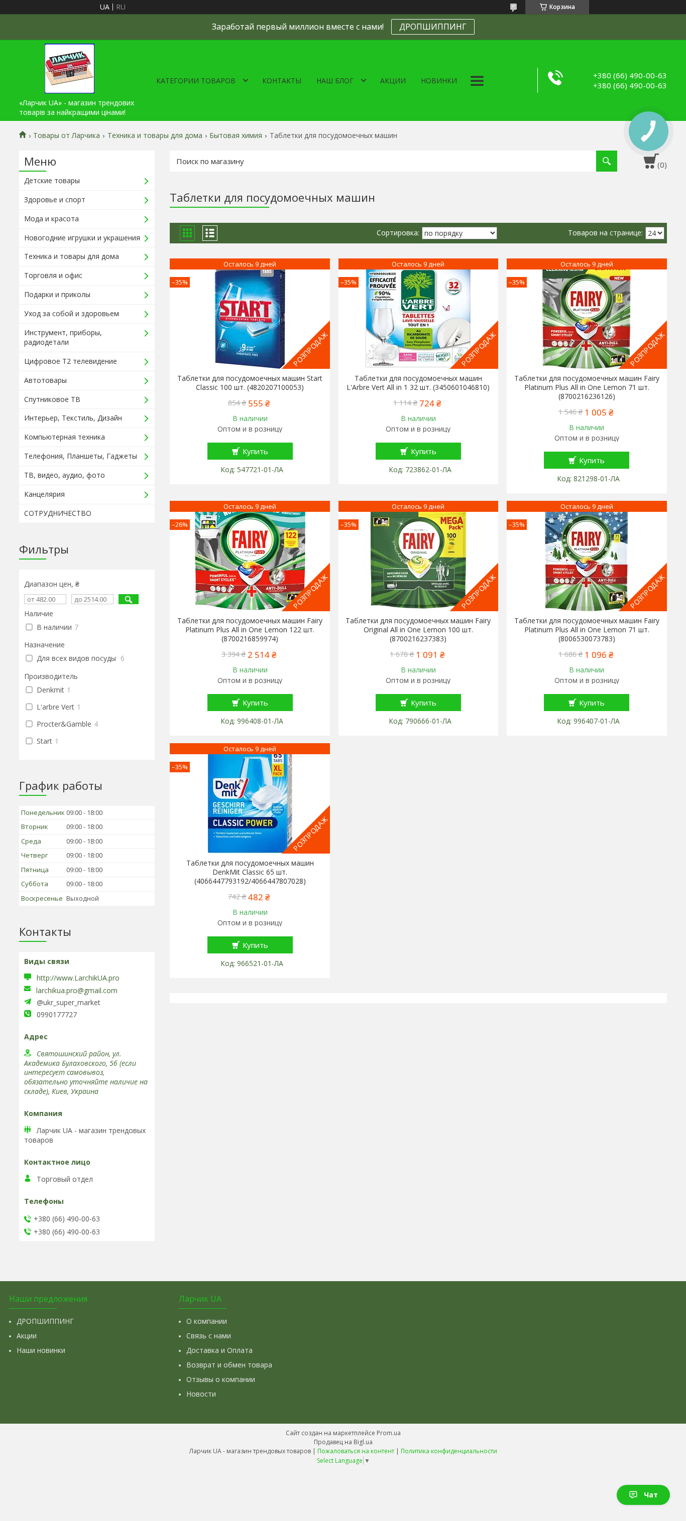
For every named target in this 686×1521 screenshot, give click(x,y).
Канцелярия (44, 494)
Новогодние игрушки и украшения (82, 237)
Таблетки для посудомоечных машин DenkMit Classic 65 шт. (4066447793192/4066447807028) (250, 872)
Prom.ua (389, 1433)
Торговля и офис (53, 275)
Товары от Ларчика (66, 135)
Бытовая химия (235, 135)
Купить (255, 451)
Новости (201, 1394)
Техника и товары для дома (154, 135)
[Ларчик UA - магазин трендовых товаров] (69, 67)
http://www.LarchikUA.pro (78, 978)
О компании (206, 1321)
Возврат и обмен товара (229, 1364)
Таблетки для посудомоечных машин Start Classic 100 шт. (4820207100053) (249, 383)
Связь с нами (208, 1335)
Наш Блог (335, 80)
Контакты (281, 80)
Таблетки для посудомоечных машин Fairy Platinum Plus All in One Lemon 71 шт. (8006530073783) (586, 629)
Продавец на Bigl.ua (343, 1442)
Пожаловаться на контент (355, 1451)
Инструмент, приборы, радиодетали (63, 337)
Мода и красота (51, 218)
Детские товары (52, 180)
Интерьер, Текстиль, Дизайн (73, 418)
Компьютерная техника (64, 437)
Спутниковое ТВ (52, 399)
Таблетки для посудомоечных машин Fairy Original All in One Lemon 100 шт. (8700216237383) (418, 629)
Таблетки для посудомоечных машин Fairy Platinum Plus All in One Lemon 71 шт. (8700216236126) (586, 387)
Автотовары (45, 380)
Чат (651, 1494)
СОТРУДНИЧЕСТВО (57, 513)
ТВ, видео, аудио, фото (64, 475)
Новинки (439, 80)
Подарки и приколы (57, 294)
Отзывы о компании (220, 1379)
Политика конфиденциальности (449, 1451)
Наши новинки (41, 1350)
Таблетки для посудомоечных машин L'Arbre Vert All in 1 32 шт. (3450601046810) (418, 383)
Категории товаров (196, 80)
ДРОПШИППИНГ (433, 26)
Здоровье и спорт (54, 199)
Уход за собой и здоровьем (71, 313)
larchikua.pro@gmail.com (77, 990)
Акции (393, 80)
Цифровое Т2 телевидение (70, 361)
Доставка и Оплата (219, 1350)
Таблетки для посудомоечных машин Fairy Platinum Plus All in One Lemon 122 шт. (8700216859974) (249, 629)
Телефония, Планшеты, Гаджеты (80, 456)
